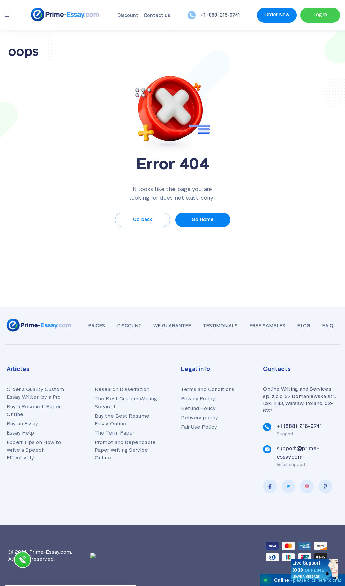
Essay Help (20, 433)
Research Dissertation (122, 389)
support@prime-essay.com (298, 453)
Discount (127, 15)
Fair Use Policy (199, 427)
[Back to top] (325, 515)
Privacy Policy (198, 398)
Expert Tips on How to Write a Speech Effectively (34, 450)
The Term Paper (114, 433)
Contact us (157, 15)
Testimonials (220, 326)
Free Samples (267, 326)
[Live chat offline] (314, 569)
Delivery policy (199, 417)
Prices (96, 326)
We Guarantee (172, 326)
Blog (303, 326)
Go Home (203, 219)
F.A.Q (327, 326)
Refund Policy (198, 408)
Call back (22, 561)
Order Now (276, 14)
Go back (142, 219)
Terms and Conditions (207, 389)
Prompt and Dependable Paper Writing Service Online (125, 450)
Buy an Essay (22, 423)
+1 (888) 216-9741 (220, 15)
